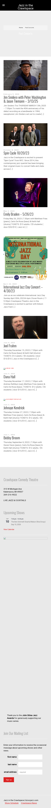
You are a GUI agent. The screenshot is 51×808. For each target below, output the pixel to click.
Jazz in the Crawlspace (25, 7)
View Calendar (9, 529)
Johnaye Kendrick (14, 407)
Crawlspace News (29, 803)
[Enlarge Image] (25, 75)
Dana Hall (9, 376)
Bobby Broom (12, 437)
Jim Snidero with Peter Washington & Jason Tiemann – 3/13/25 (25, 99)
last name (12, 764)
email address (10, 772)
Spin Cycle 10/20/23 (16, 153)
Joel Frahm (10, 345)
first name (12, 757)
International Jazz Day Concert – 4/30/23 (23, 288)
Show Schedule (12, 803)
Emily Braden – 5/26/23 (18, 214)
